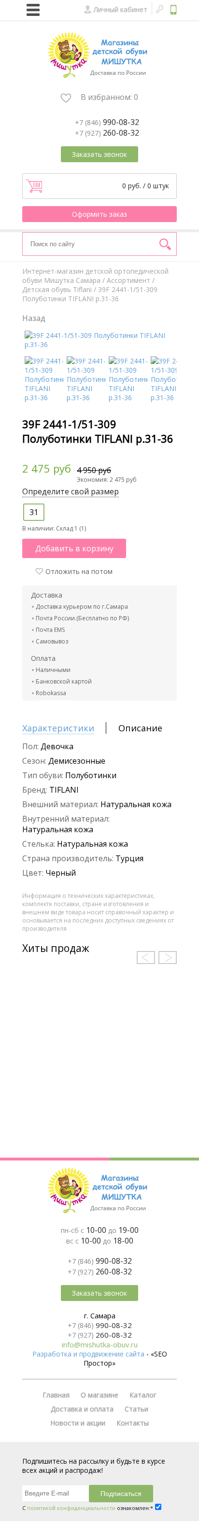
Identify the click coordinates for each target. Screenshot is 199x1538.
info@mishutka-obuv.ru (100, 1344)
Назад (33, 318)
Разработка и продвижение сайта (88, 1353)
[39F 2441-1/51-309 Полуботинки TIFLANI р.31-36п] (128, 397)
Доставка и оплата (82, 1408)
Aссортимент (128, 280)
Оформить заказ (99, 214)
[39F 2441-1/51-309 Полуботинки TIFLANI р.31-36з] (86, 397)
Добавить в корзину (74, 548)
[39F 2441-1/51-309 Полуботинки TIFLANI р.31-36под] (44, 397)
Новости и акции (77, 1422)
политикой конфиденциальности (71, 1507)
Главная (56, 1394)
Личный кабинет (120, 9)
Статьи (136, 1408)
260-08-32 (107, 132)
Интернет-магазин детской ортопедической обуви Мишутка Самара (95, 275)
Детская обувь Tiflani (57, 289)
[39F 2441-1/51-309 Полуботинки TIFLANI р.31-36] (101, 344)
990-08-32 (107, 122)
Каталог (142, 1394)
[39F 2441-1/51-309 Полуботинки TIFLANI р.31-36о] (170, 397)
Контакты (132, 1422)
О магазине (99, 1394)
